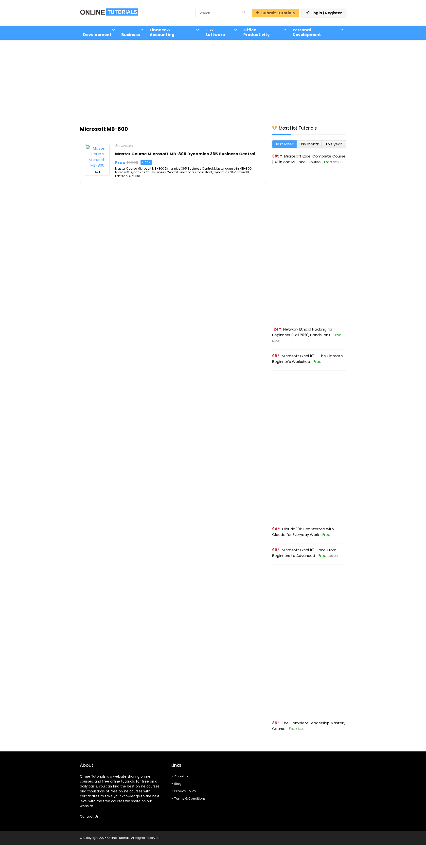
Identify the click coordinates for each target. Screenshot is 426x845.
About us (181, 776)
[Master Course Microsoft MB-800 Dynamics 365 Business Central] (97, 156)
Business (130, 35)
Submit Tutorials (278, 13)
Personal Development (307, 32)
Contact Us (89, 816)
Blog (177, 783)
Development (97, 35)
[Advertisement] (213, 80)
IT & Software (215, 32)
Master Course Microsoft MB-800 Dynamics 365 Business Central (185, 154)
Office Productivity (256, 32)
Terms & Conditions (190, 798)
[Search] (243, 13)
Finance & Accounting (162, 32)
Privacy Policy (185, 791)
